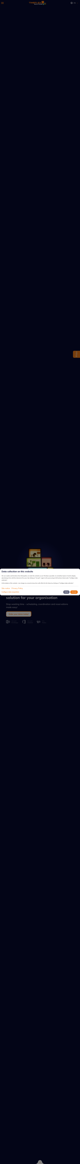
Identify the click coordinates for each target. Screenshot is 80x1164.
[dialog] (40, 582)
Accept (74, 592)
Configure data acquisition (10, 592)
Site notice (6, 588)
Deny (66, 592)
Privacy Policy (17, 588)
